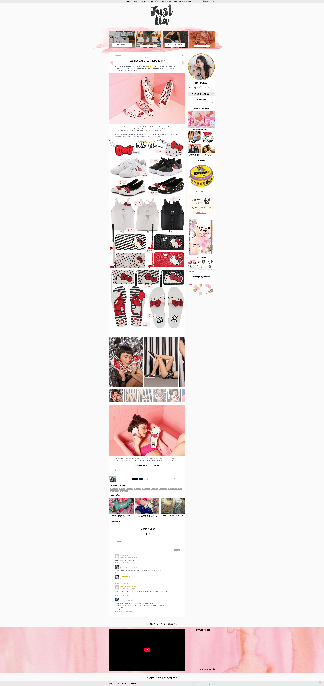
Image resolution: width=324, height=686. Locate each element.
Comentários (179, 479)
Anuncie (133, 684)
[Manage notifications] (320, 682)
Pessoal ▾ (163, 1)
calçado (130, 488)
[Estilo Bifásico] (201, 262)
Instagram (206, 1)
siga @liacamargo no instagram (162, 677)
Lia (119, 479)
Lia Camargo (201, 684)
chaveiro (146, 488)
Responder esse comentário (124, 562)
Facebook (207, 1)
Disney (181, 1)
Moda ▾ (128, 1)
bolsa (122, 488)
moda (180, 488)
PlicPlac (213, 684)
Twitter (209, 1)
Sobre (118, 684)
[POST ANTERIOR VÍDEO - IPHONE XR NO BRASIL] (111, 63)
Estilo (147, 57)
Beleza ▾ (136, 1)
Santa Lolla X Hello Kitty (147, 61)
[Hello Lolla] (210, 262)
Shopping (189, 1)
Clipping (125, 684)
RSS (213, 1)
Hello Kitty (164, 488)
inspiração (173, 1)
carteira (138, 488)
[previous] (111, 362)
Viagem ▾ (144, 1)
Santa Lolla (151, 66)
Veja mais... (192, 271)
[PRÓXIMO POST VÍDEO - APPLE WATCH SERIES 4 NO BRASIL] (183, 63)
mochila (172, 488)
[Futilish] (201, 267)
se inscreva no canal (206, 669)
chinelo (155, 488)
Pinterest (211, 1)
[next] (183, 362)
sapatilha (125, 491)
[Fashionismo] (192, 262)
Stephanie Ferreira (126, 599)
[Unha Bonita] (192, 267)
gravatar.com (145, 550)
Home (111, 684)
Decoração (154, 1)
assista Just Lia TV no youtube (162, 623)
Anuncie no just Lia (200, 94)
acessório (115, 488)
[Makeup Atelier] (210, 267)
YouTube (204, 1)
